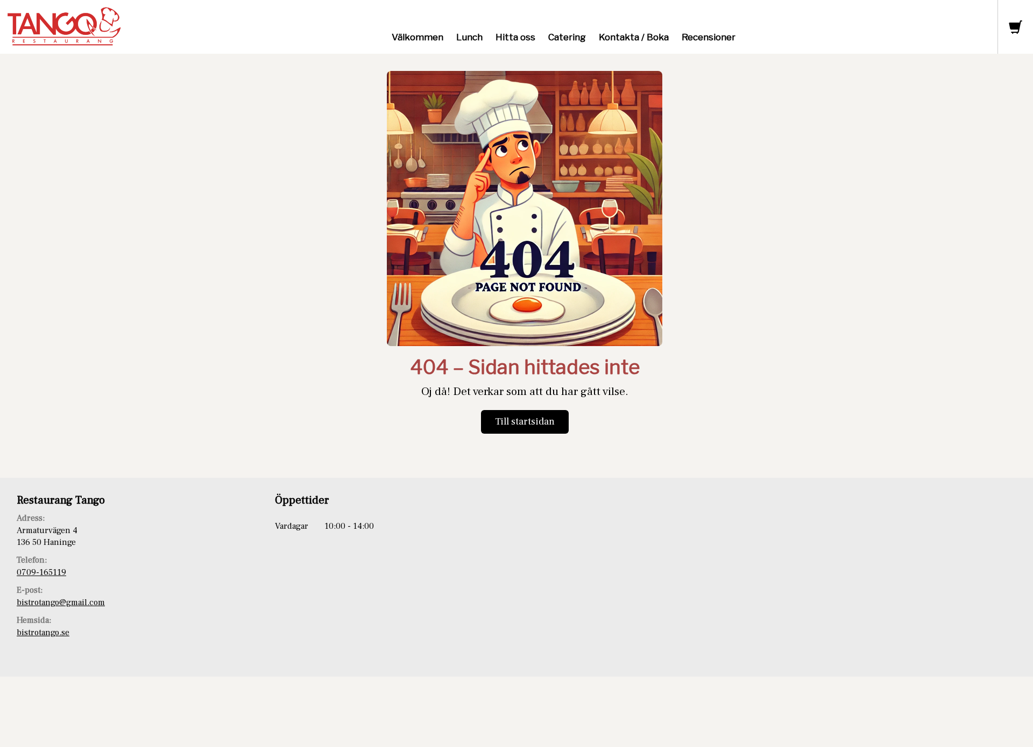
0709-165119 (41, 572)
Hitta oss (515, 37)
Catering (567, 37)
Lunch (469, 37)
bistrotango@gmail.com (61, 602)
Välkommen (417, 37)
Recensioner (708, 37)
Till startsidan (525, 421)
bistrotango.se (43, 632)
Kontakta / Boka (634, 37)
